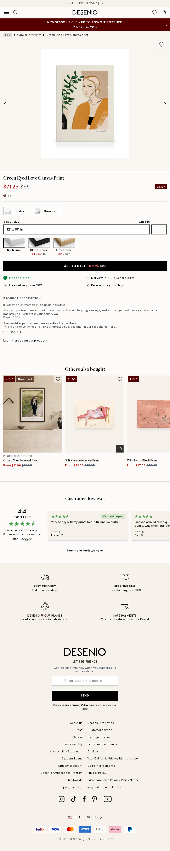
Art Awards (75, 780)
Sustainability (73, 744)
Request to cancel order (104, 787)
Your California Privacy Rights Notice (112, 758)
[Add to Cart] (120, 449)
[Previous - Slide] (5, 103)
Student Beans (72, 758)
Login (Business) (71, 787)
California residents (101, 766)
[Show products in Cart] (163, 12)
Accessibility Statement (66, 751)
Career (78, 737)
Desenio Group (96, 839)
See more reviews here (85, 550)
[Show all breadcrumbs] (7, 35)
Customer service (99, 730)
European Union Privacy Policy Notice (113, 780)
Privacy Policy (80, 705)
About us (76, 723)
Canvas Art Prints (29, 35)
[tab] (21, 169)
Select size (11, 221)
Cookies (93, 751)
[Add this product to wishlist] (162, 44)
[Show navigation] (6, 12)
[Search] (15, 12)
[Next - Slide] (165, 103)
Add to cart (85, 266)
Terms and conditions (102, 744)
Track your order (98, 737)
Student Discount (70, 766)
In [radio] (148, 222)
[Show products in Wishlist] (154, 12)
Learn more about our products (25, 340)
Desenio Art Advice (100, 723)
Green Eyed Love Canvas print (67, 35)
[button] (159, 229)
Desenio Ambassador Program (62, 773)
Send (85, 695)
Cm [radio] (141, 222)
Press (79, 730)
